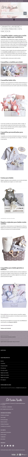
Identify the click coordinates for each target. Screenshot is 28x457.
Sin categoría (3, 379)
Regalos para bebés (4, 372)
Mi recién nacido (4, 370)
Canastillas (3, 363)
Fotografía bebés (4, 365)
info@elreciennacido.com (21, 387)
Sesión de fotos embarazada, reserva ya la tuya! (10, 341)
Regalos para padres (5, 377)
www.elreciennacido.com (7, 325)
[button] (14, 19)
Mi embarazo (3, 368)
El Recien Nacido (23, 44)
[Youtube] (7, 445)
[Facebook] (10, 445)
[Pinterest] (13, 445)
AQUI (5, 314)
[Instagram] (2, 445)
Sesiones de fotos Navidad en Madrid (8, 336)
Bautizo (2, 361)
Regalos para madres (5, 375)
